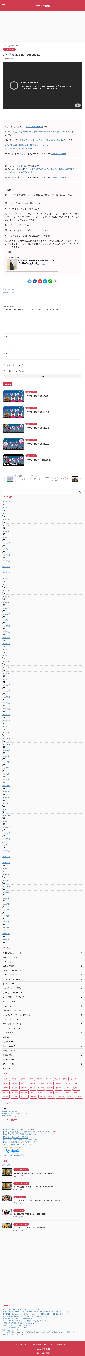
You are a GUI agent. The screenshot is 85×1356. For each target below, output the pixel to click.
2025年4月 (6, 502)
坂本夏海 (14, 1083)
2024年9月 (6, 543)
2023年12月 (6, 596)
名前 (6, 336)
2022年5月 (6, 709)
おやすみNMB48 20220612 (37, 428)
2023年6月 (6, 632)
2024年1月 (6, 590)
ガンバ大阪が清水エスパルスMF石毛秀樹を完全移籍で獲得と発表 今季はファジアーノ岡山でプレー (39, 1332)
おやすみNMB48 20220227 (37, 444)
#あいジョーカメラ (44, 145)
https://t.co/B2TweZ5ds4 (32, 140)
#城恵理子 (29, 145)
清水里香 (49, 1092)
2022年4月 (6, 715)
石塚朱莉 (5, 1097)
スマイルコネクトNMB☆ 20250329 (29, 1228)
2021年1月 (5, 803)
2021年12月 (6, 738)
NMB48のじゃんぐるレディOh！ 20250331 (33, 1187)
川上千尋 (32, 1088)
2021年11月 (6, 744)
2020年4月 (6, 857)
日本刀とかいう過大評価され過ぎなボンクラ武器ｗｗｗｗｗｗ (20, 1139)
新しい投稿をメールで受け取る (14, 371)
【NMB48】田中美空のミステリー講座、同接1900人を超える (20, 1134)
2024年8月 (6, 549)
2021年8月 (6, 762)
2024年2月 (6, 584)
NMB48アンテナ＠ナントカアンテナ (15, 1113)
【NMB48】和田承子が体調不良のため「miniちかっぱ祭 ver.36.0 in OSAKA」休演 (26, 1133)
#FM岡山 (9, 145)
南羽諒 (65, 1079)
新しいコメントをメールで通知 (14, 365)
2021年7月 (6, 768)
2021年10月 (6, 750)
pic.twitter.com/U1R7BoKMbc (19, 148)
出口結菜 (39, 1079)
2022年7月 (6, 697)
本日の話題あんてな (9, 1116)
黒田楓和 (70, 1097)
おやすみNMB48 (10, 289)
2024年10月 (6, 537)
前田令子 (48, 1079)
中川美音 (13, 1079)
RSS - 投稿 (6, 1165)
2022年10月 (6, 679)
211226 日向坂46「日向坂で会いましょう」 (19, 1323)
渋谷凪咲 (58, 1092)
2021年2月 (6, 798)
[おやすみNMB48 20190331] (45, 281)
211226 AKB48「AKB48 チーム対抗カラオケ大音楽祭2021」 (25, 1321)
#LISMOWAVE (61, 140)
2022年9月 (6, 685)
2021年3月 (6, 792)
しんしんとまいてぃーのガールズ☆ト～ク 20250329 (37, 1200)
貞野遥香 (42, 1097)
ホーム (15, 1344)
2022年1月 (6, 732)
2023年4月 (6, 644)
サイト (6, 354)
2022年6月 (6, 703)
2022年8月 (6, 691)
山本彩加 (76, 1083)
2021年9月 (6, 756)
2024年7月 (6, 555)
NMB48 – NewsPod (9, 1111)
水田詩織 (14, 1092)
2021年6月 (6, 774)
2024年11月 (6, 531)
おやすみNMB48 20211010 (37, 412)
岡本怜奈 (23, 1088)
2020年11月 (6, 815)
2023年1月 (6, 661)
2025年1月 (6, 519)
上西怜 (5, 1079)
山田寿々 (14, 1088)
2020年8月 (6, 833)
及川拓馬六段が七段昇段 (11, 1330)
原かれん (73, 1079)
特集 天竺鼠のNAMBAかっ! (40, 1344)
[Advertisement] (42, 27)
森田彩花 (5, 1092)
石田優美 (14, 1097)
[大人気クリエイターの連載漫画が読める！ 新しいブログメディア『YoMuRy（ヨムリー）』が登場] (12, 1153)
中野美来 (22, 1079)
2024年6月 (6, 561)
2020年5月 (6, 851)
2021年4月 (6, 786)
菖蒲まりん (24, 1097)
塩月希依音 (31, 1083)
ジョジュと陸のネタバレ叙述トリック (61, 1344)
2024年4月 (6, 573)
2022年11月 (6, 673)
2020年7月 (6, 839)
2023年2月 (6, 655)
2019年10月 (6, 892)
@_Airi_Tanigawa (23, 132)
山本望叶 (5, 1088)
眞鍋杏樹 (76, 1092)
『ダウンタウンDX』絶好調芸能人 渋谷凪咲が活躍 (17, 1144)
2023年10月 (6, 608)
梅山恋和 (76, 1088)
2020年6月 (6, 845)
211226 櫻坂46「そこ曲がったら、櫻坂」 (18, 1325)
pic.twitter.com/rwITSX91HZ (18, 172)
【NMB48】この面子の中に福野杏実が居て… (15, 1136)
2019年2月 (6, 940)
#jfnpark (49, 140)
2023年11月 (6, 602)
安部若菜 (49, 1083)
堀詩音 (23, 1083)
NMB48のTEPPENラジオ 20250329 (30, 1214)
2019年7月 (6, 910)
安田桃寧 (41, 1083)
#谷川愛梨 (19, 145)
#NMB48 (9, 132)
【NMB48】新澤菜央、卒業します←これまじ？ (16, 1142)
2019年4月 (6, 928)
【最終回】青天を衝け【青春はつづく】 (16, 1334)
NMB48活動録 (43, 5)
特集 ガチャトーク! (25, 1344)
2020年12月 (6, 809)
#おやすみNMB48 (34, 126)
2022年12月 (6, 667)
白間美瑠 (67, 1092)
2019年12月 (6, 880)
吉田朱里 (5, 1083)
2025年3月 (6, 508)
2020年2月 (6, 869)
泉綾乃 (33, 1092)
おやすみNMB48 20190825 (38, 460)
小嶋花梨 (58, 1083)
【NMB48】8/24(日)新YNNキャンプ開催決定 (15, 1138)
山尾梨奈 (67, 1083)
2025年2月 (6, 513)
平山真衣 (41, 1088)
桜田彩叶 (67, 1088)
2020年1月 (6, 874)
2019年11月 (6, 886)
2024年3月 (6, 579)
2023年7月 (6, 626)
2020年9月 (6, 827)
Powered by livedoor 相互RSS (14, 1155)
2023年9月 (6, 614)
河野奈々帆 (24, 1092)
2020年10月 (6, 821)
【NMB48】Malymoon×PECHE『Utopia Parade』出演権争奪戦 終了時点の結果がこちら (28, 1131)
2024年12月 (6, 525)
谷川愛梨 (14, 292)
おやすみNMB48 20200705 (37, 396)
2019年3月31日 (58, 153)
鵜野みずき (60, 1097)
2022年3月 (6, 721)
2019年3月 (6, 934)
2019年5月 (6, 922)
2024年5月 (6, 567)
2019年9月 (6, 898)
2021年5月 (6, 780)
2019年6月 (6, 916)
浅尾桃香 (41, 1092)
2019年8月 (6, 904)
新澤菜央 (49, 1088)
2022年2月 (6, 727)
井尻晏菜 (30, 1079)
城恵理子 (8, 292)
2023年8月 (6, 620)
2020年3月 (6, 863)
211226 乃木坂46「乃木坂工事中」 (15, 1328)
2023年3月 (6, 650)
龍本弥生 (79, 1097)
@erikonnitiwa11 (42, 132)
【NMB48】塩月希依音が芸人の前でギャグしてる (17, 1130)
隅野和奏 (51, 1097)
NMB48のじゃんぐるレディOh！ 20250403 (33, 1173)
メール (7, 345)
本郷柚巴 (58, 1088)
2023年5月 (6, 638)
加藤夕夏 (57, 1079)
